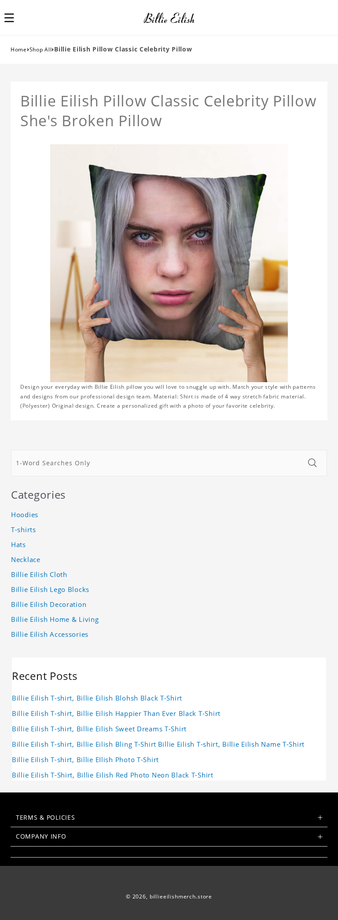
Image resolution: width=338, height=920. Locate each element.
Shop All (40, 49)
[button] (14, 17)
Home (19, 49)
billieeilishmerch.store (181, 896)
